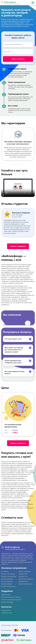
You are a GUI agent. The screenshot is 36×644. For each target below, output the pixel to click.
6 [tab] (23, 241)
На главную (4, 571)
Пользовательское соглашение (10, 597)
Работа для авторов (7, 602)
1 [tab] (13, 164)
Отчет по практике (7, 581)
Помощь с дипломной (8, 574)
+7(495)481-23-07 (6, 613)
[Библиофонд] (10, 2)
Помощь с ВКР (23, 574)
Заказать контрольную (8, 586)
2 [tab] (15, 164)
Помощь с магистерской (8, 576)
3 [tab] (18, 164)
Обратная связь (6, 594)
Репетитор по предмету (26, 579)
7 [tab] (25, 241)
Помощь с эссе (23, 576)
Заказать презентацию (25, 584)
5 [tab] (23, 164)
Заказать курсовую (7, 579)
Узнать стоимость (18, 246)
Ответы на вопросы (25, 571)
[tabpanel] (18, 144)
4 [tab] (20, 164)
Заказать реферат (6, 584)
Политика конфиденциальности (11, 599)
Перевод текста (23, 581)
